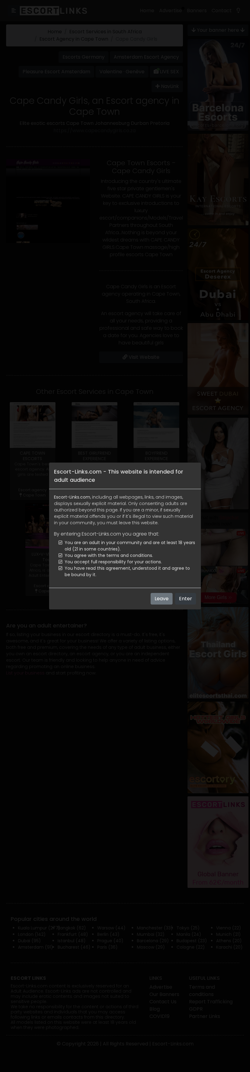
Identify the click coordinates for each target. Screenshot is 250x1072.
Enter (185, 598)
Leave (162, 598)
